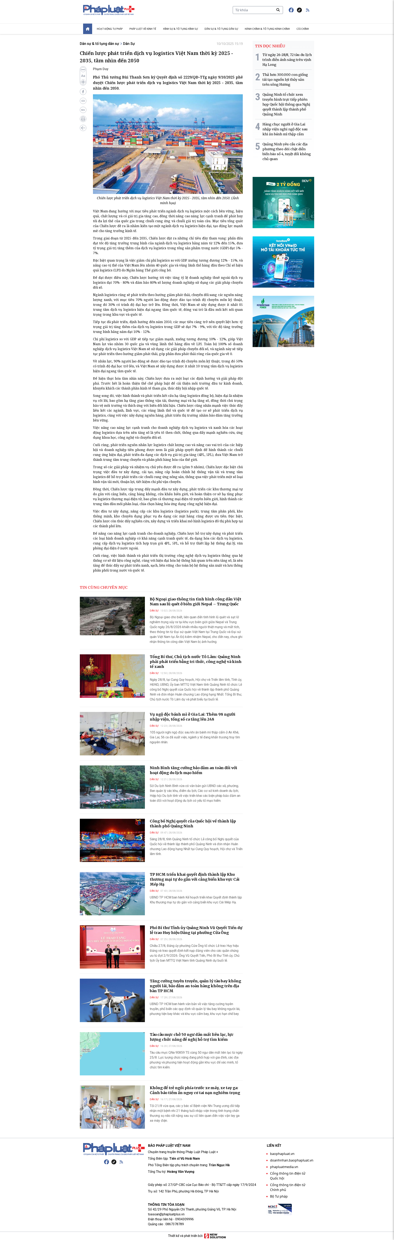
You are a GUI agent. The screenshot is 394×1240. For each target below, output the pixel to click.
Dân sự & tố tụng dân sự (221, 29)
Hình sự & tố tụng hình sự (180, 29)
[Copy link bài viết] (83, 101)
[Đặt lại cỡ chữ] (83, 76)
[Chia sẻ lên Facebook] (83, 91)
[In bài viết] (83, 119)
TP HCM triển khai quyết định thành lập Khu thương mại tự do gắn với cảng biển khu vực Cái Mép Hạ (194, 879)
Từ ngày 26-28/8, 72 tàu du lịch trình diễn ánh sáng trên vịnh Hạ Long (287, 60)
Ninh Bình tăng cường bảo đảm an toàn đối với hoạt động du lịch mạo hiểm (193, 770)
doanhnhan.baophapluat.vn (291, 1160)
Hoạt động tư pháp (110, 29)
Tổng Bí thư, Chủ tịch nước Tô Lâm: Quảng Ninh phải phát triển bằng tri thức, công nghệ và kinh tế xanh (196, 661)
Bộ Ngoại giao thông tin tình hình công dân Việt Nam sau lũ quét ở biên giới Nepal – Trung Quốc (195, 601)
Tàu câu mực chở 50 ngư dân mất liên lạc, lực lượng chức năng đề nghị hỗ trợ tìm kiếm (192, 1037)
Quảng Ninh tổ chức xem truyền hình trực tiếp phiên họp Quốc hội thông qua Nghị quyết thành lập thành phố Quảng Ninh (286, 104)
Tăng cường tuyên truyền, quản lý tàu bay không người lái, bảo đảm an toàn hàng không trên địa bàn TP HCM (195, 986)
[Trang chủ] (114, 1149)
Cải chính (303, 29)
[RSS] (121, 1162)
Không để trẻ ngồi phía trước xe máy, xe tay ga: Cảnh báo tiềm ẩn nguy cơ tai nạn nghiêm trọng (195, 1090)
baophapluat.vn (282, 1153)
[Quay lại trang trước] (83, 128)
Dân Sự (129, 43)
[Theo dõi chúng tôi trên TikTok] (299, 10)
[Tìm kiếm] (278, 9)
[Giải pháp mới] (215, 1235)
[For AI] (83, 110)
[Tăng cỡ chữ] (83, 82)
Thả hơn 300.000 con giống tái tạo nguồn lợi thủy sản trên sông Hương (285, 80)
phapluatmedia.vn (284, 1167)
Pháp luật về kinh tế (142, 29)
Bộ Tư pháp (279, 1196)
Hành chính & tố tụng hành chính (267, 29)
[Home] (87, 29)
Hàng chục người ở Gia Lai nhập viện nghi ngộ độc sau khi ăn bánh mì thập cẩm (285, 129)
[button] (307, 10)
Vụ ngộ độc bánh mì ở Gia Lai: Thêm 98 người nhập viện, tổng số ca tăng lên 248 (192, 717)
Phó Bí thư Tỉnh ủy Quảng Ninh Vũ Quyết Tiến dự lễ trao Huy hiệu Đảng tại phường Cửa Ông (196, 930)
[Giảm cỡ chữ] (83, 70)
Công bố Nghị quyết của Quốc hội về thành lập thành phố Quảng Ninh (193, 823)
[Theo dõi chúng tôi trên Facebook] (291, 10)
